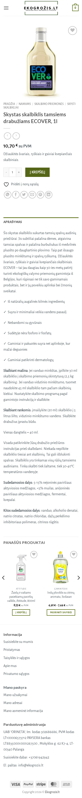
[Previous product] (16, 135)
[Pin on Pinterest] (40, 194)
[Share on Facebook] (16, 194)
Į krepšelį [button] (21, 612)
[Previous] (3, 586)
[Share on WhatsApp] (7, 194)
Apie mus (10, 666)
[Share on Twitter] (24, 194)
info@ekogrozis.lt (30, 765)
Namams (25, 104)
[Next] (78, 586)
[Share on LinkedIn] (48, 194)
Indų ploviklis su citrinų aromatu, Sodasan (60, 594)
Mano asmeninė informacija (23, 711)
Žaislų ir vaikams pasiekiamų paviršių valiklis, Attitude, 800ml (21, 596)
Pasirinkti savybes (61, 612)
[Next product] (7, 135)
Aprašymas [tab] (12, 222)
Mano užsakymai (15, 695)
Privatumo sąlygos (16, 674)
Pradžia (9, 104)
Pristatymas (11, 650)
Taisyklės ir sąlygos (16, 658)
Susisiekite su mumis (18, 642)
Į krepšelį (37, 172)
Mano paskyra (14, 687)
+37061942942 (39, 757)
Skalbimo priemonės (49, 104)
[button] (6, 7)
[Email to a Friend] (32, 194)
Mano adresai (12, 703)
